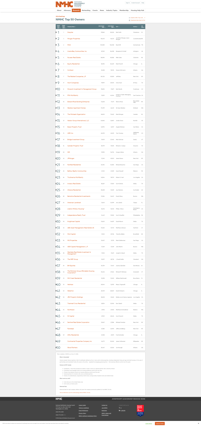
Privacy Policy (82, 413)
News (102, 10)
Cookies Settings (148, 423)
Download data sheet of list (138, 20)
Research (76, 10)
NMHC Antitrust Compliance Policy (88, 416)
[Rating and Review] (140, 410)
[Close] (198, 423)
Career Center (82, 405)
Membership (124, 10)
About (59, 10)
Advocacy (67, 10)
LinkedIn (123, 410)
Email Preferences (83, 410)
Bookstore (104, 410)
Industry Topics (111, 10)
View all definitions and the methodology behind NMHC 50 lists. (75, 392)
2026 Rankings (60, 16)
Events (95, 10)
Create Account (135, 3)
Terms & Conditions (84, 408)
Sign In (128, 3)
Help (142, 3)
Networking (86, 10)
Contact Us (104, 405)
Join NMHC (104, 408)
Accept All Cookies (160, 423)
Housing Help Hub (137, 10)
